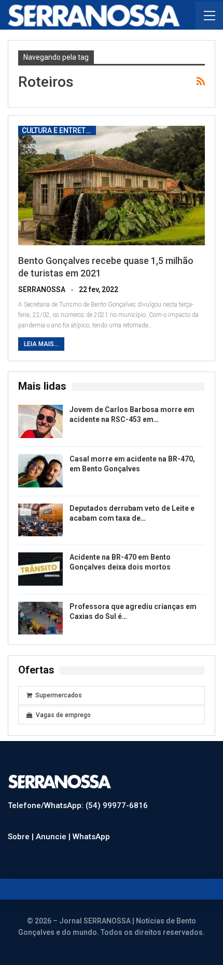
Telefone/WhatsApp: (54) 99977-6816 (78, 805)
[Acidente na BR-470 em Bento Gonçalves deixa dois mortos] (40, 569)
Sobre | (22, 836)
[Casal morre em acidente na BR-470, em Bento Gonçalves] (40, 470)
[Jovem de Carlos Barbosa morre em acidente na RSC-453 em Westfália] (40, 421)
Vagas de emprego (63, 715)
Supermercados (58, 695)
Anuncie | (54, 836)
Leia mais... (41, 344)
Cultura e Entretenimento (59, 130)
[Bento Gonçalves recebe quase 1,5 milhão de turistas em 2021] (111, 185)
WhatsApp (91, 836)
